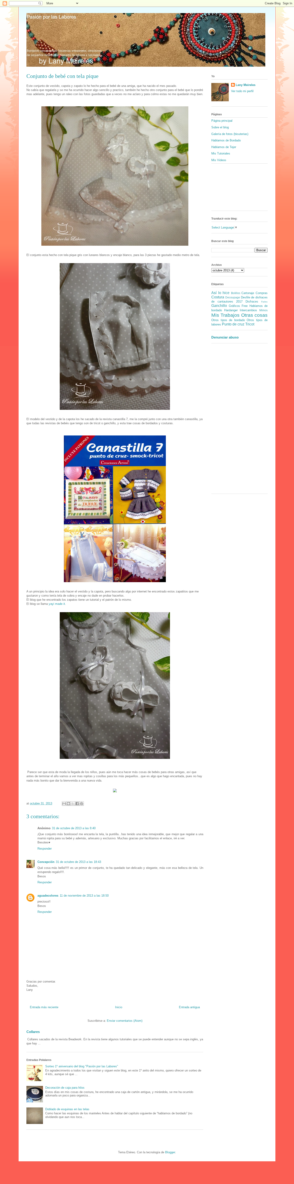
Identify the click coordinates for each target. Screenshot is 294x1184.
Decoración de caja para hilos (65, 1087)
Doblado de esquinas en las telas (67, 1109)
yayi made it (57, 604)
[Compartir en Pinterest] (81, 803)
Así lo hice (220, 293)
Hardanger (231, 310)
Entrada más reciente (44, 1007)
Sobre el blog (220, 127)
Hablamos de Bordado (226, 140)
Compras (262, 293)
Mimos (263, 310)
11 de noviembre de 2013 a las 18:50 (84, 895)
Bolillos (235, 293)
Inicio (118, 1007)
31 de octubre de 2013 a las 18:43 (78, 862)
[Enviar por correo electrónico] (64, 803)
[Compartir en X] (73, 803)
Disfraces (252, 301)
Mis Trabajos (225, 315)
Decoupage (232, 297)
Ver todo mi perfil (242, 91)
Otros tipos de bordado (228, 320)
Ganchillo (219, 306)
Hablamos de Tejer (223, 147)
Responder (44, 848)
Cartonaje (247, 293)
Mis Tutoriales (220, 153)
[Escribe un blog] (68, 803)
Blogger (170, 1152)
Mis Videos (218, 160)
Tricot (249, 324)
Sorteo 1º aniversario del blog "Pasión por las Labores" (81, 1066)
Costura (217, 297)
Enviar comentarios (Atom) (124, 1020)
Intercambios (248, 310)
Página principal (221, 120)
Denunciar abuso (225, 337)
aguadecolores (47, 895)
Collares (33, 1032)
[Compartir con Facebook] (77, 803)
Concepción (45, 862)
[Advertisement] (225, 420)
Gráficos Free (238, 306)
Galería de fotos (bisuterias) (229, 134)
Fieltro (264, 301)
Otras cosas (254, 315)
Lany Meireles (245, 85)
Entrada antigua (189, 1007)
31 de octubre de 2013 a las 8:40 (74, 828)
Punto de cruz (233, 324)
